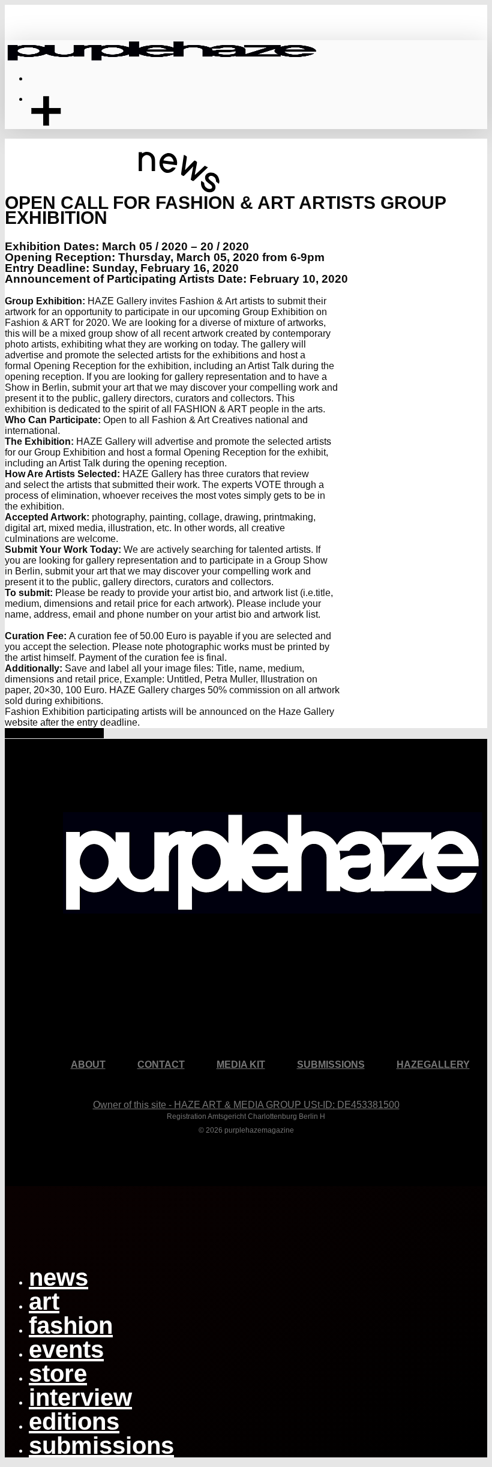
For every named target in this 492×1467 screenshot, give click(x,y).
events (66, 1349)
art (44, 1301)
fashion (71, 1325)
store (58, 1373)
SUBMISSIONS (331, 1064)
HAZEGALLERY (433, 1064)
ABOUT (88, 1064)
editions (74, 1421)
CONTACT (161, 1064)
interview (80, 1397)
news (58, 1277)
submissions (101, 1445)
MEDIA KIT (241, 1064)
